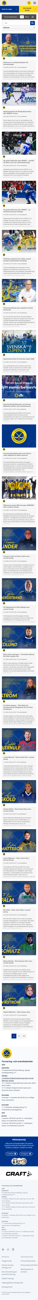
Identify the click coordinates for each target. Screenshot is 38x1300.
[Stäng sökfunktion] (29, 3)
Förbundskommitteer (29, 1265)
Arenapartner (7, 1287)
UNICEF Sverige (8, 1278)
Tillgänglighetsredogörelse (12, 1283)
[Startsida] (4, 2)
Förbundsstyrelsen (28, 1261)
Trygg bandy (7, 1261)
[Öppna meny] (34, 3)
